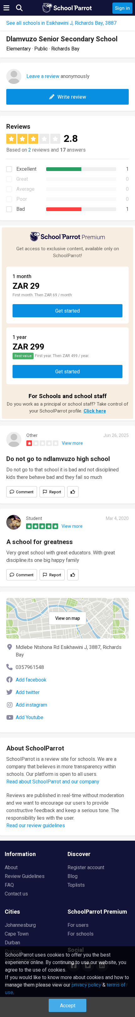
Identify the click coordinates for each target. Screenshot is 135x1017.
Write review (71, 97)
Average (25, 189)
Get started (67, 311)
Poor (21, 199)
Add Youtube (29, 717)
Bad (20, 209)
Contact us (16, 894)
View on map (67, 618)
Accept (67, 1005)
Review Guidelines (25, 876)
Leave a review (42, 76)
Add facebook (31, 680)
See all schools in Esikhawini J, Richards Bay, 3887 (61, 23)
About (11, 867)
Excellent (26, 169)
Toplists (76, 885)
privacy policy (86, 985)
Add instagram (31, 705)
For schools (81, 934)
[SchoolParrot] (67, 8)
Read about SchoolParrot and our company (52, 782)
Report (55, 492)
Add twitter (28, 692)
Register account (86, 867)
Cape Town (17, 934)
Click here (95, 410)
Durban (12, 943)
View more (72, 443)
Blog (73, 876)
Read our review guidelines (35, 825)
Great (22, 179)
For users (78, 925)
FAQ (9, 885)
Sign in (122, 8)
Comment (25, 492)
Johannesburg (20, 925)
